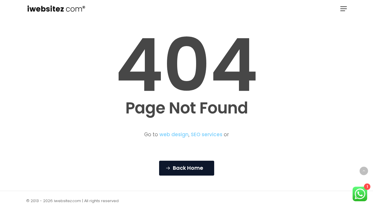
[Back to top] (364, 171)
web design (174, 134)
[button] (343, 9)
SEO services (206, 134)
